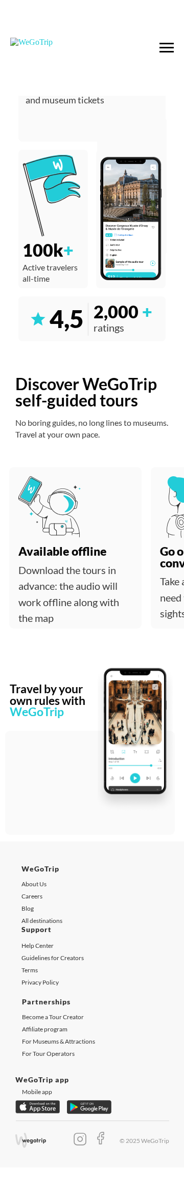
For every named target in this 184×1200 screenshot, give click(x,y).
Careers (31, 896)
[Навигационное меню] (166, 48)
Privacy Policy (40, 982)
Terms (29, 970)
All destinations (41, 920)
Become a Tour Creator (53, 1017)
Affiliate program (44, 1029)
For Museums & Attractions (58, 1041)
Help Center (37, 945)
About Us (34, 884)
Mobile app (37, 1092)
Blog (27, 908)
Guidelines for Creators (52, 958)
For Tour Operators (48, 1053)
